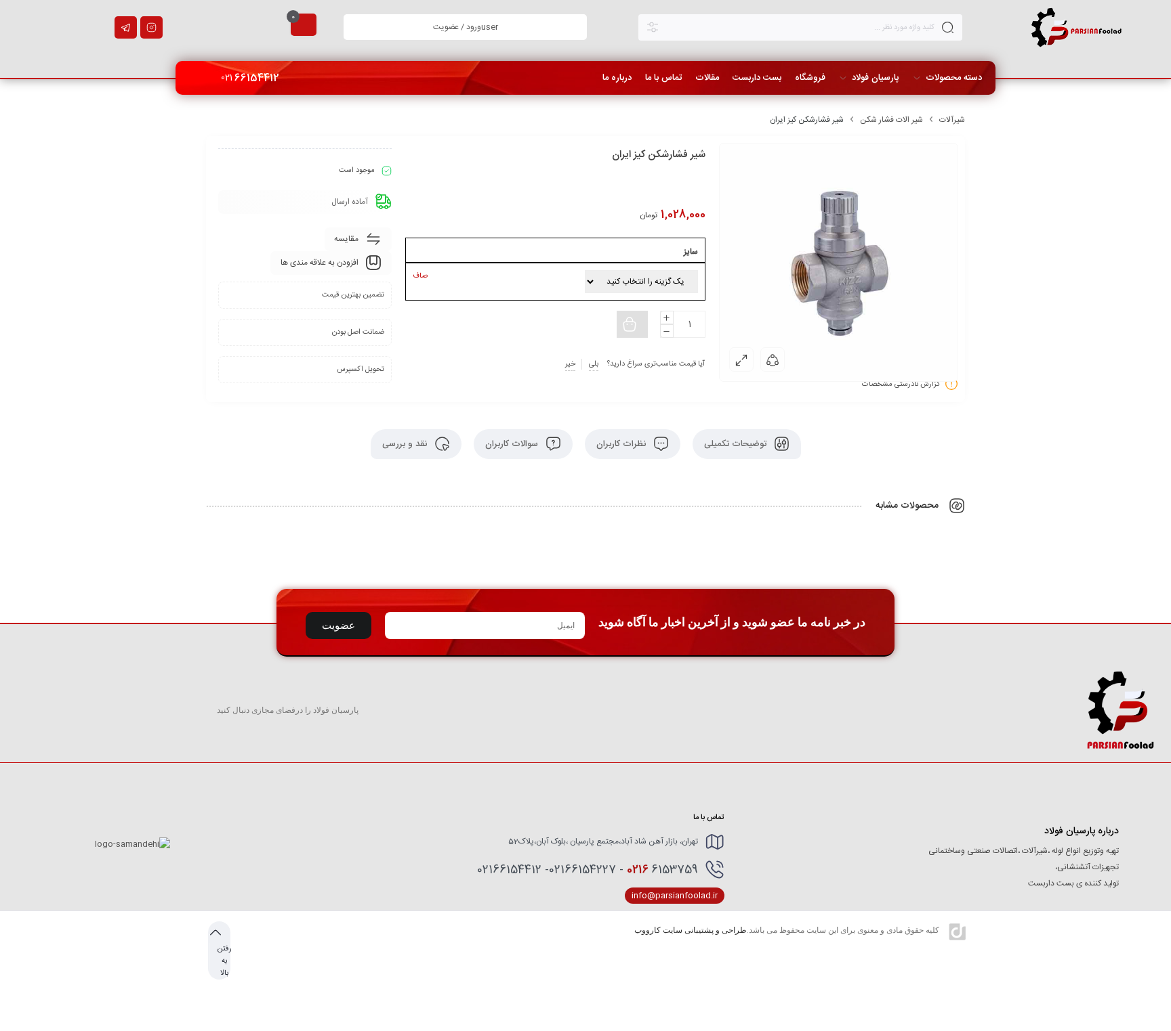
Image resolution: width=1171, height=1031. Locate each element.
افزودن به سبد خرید (582, 324)
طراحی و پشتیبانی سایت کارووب (690, 930)
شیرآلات (952, 120)
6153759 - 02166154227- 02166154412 (587, 869)
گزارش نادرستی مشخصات (901, 384)
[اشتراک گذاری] (772, 359)
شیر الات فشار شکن (891, 120)
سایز (691, 252)
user (465, 27)
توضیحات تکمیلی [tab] (736, 444)
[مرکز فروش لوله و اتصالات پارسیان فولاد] (1076, 27)
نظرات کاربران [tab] (622, 444)
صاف (420, 276)
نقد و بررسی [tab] (406, 444)
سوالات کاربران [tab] (513, 444)
